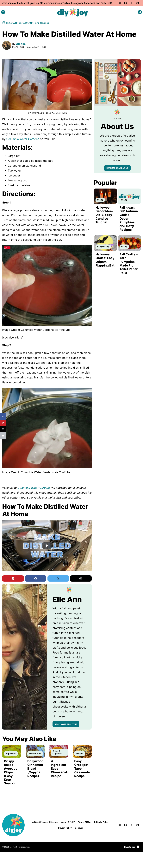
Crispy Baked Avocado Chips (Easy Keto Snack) (10, 772)
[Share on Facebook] (3, 416)
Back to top (129, 847)
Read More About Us (117, 168)
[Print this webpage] (3, 435)
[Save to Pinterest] (3, 423)
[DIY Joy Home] (72, 12)
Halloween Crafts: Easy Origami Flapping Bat (105, 259)
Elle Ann (21, 44)
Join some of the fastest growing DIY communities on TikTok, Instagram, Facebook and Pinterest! (57, 3)
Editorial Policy (101, 822)
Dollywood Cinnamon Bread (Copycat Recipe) (35, 768)
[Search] (140, 12)
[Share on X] (3, 429)
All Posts (17, 23)
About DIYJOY (68, 822)
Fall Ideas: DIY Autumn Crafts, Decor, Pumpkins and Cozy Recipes (129, 218)
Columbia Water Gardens (22, 139)
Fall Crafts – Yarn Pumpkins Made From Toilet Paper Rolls (129, 263)
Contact (79, 828)
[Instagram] (119, 3)
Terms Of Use (84, 822)
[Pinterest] (138, 3)
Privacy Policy (65, 828)
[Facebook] (125, 3)
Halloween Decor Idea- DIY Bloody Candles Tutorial (104, 215)
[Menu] (3, 12)
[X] (131, 3)
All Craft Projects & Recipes (36, 23)
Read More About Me (66, 724)
